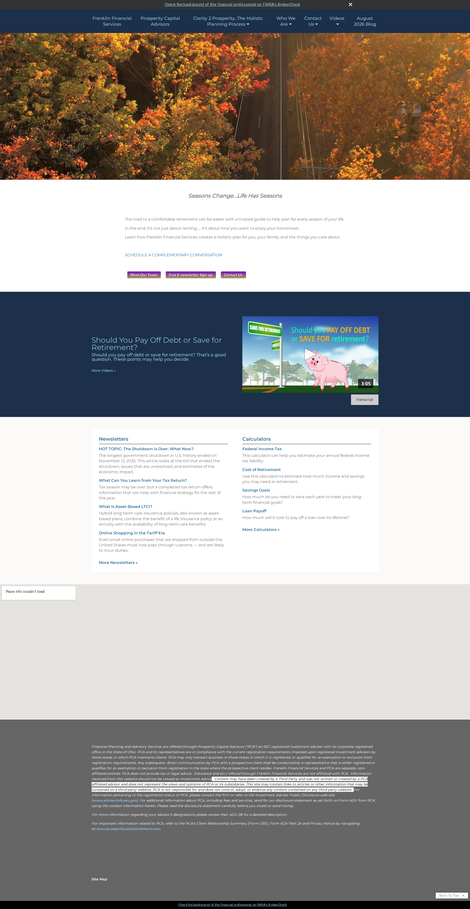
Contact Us (313, 21)
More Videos (104, 370)
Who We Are (285, 21)
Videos (336, 18)
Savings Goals (256, 490)
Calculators (256, 439)
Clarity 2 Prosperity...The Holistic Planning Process (228, 21)
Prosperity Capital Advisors (160, 21)
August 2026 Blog (365, 21)
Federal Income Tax (262, 449)
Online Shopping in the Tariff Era (132, 533)
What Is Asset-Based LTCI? (125, 506)
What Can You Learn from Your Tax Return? (143, 480)
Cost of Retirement (261, 469)
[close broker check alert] (350, 4)
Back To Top (449, 895)
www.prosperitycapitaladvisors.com (128, 829)
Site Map (99, 879)
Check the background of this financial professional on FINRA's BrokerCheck (232, 4)
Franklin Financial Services (112, 21)
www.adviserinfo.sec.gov (115, 800)
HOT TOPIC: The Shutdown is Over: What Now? (146, 449)
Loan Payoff (254, 511)
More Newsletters (118, 562)
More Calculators (261, 529)
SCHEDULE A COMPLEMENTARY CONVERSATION (173, 255)
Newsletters (113, 439)
